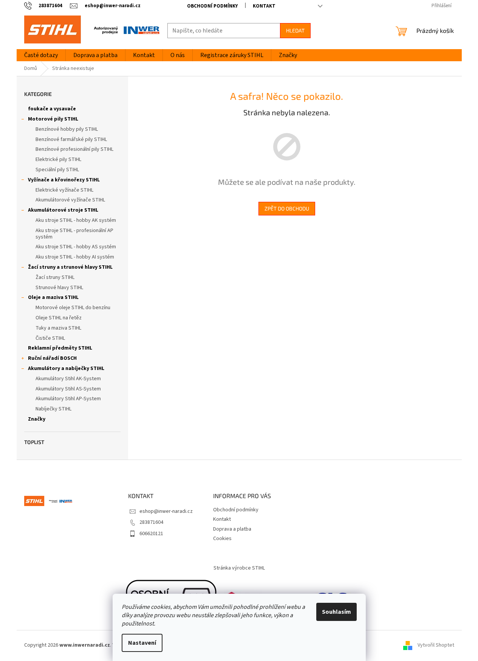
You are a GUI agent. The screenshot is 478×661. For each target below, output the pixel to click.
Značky (36, 419)
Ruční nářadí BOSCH (52, 358)
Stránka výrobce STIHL (239, 568)
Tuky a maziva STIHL (58, 328)
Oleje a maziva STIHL (53, 297)
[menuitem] (41, 55)
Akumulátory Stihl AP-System (68, 398)
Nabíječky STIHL (53, 409)
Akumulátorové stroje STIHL (63, 210)
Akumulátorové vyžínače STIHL (70, 200)
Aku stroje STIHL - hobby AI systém (75, 257)
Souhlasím (336, 612)
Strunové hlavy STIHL (59, 287)
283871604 (151, 522)
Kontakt (264, 6)
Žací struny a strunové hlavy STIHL (70, 267)
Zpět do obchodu (287, 208)
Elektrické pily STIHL (58, 159)
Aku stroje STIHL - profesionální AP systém (74, 234)
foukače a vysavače (52, 109)
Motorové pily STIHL (53, 119)
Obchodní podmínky (212, 6)
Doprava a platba (232, 529)
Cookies (222, 538)
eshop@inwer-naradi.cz (166, 511)
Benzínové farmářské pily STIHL (71, 139)
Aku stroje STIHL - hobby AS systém (76, 247)
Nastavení (142, 643)
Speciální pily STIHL (57, 169)
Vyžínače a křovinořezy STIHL (64, 180)
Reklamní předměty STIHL (60, 348)
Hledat (295, 30)
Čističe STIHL (50, 338)
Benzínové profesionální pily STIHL (74, 149)
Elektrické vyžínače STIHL (64, 190)
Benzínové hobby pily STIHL (67, 129)
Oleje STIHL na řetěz (59, 318)
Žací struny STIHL (55, 277)
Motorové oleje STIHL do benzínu (73, 307)
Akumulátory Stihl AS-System (68, 389)
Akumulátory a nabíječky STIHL (66, 368)
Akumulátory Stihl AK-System (68, 378)
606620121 (151, 533)
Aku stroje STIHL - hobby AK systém (76, 220)
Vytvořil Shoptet (436, 645)
